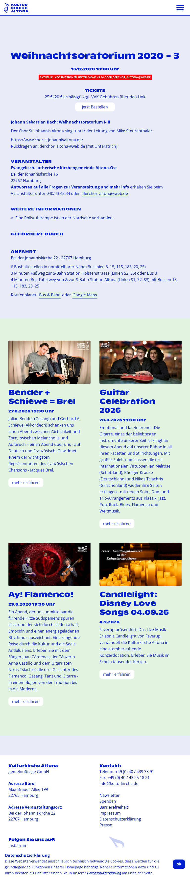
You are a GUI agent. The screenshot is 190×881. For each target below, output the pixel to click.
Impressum (110, 813)
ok (179, 864)
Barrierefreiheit (113, 807)
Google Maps (84, 295)
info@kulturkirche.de (118, 783)
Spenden (107, 801)
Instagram (17, 845)
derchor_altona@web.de (105, 193)
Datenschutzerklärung (120, 819)
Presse (105, 825)
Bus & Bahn (50, 295)
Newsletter (109, 795)
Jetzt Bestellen (95, 107)
